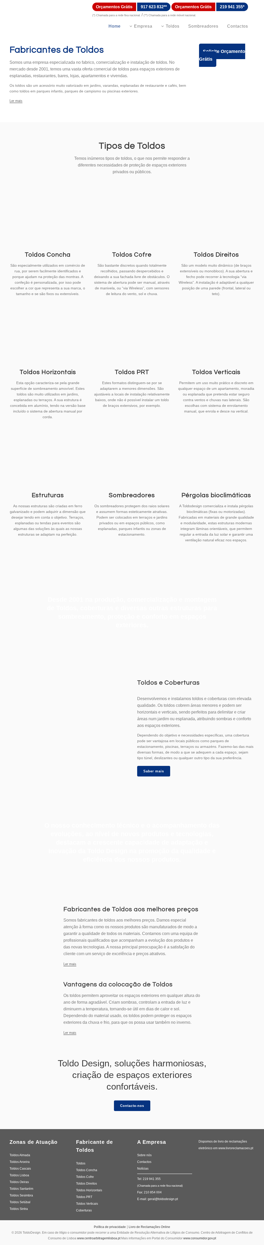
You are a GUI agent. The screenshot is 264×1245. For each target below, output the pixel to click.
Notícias (142, 1168)
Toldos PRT (132, 372)
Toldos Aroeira (20, 1162)
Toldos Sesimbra (21, 1195)
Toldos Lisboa (19, 1175)
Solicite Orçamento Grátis (222, 55)
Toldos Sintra (19, 1209)
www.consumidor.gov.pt (199, 1238)
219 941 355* (232, 7)
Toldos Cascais (20, 1168)
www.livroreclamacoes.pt (236, 1148)
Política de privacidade (110, 1227)
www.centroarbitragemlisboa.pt (98, 1238)
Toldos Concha (48, 254)
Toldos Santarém (21, 1189)
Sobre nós (144, 1155)
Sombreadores (132, 495)
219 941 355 (152, 1179)
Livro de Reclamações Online (149, 1227)
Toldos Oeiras (19, 1182)
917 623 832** (154, 7)
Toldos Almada (20, 1155)
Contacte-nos (132, 1106)
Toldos (80, 1163)
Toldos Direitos (216, 254)
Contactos (144, 1162)
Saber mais (153, 771)
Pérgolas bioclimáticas (216, 495)
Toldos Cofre (132, 254)
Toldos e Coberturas (168, 682)
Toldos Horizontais (48, 372)
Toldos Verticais (216, 372)
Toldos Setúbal (20, 1202)
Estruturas (48, 495)
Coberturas (84, 1210)
